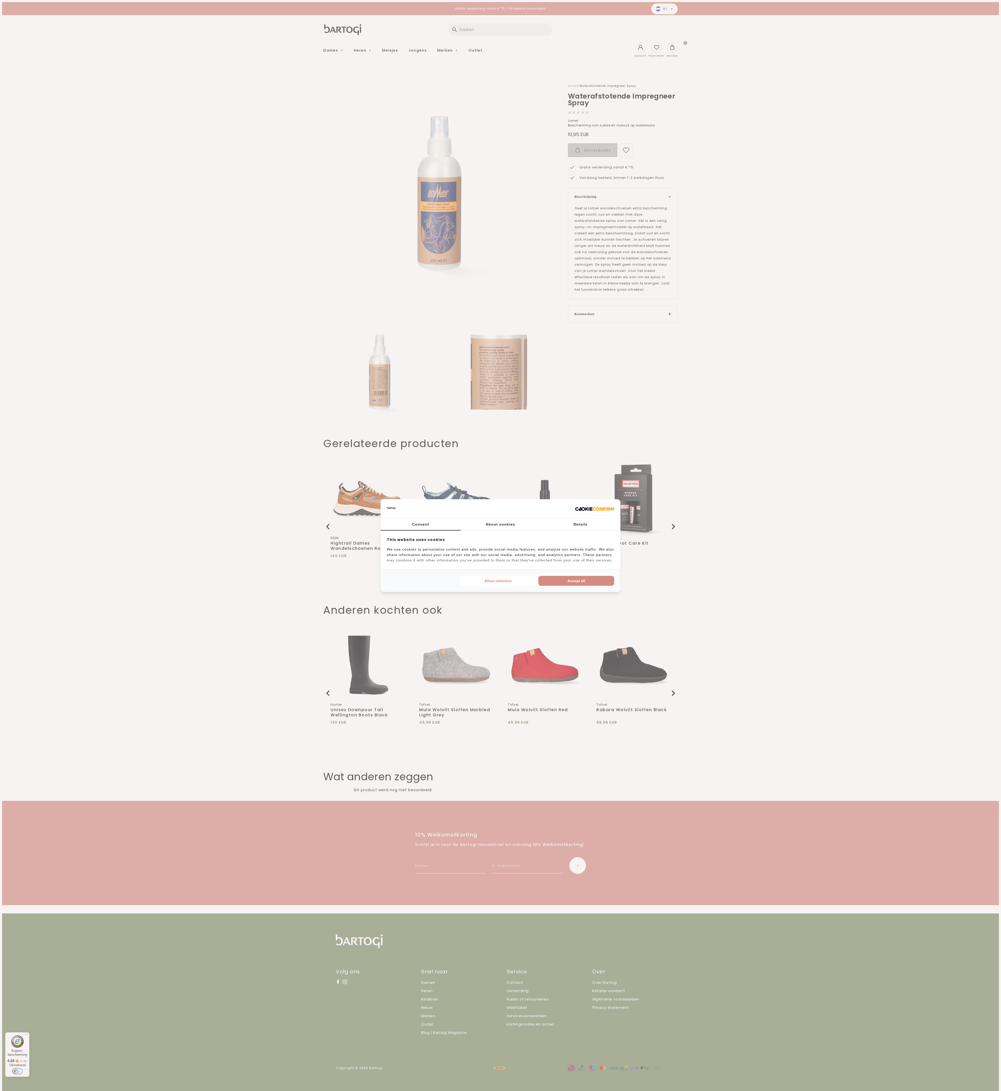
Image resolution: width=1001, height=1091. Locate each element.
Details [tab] (580, 524)
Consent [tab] (420, 524)
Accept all (576, 581)
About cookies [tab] (500, 524)
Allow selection (498, 581)
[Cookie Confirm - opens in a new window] (594, 508)
